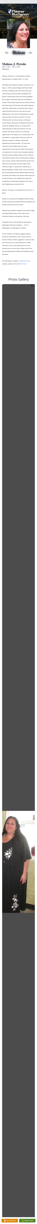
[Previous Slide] (4, 862)
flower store (22, 264)
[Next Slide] (33, 862)
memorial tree (23, 261)
